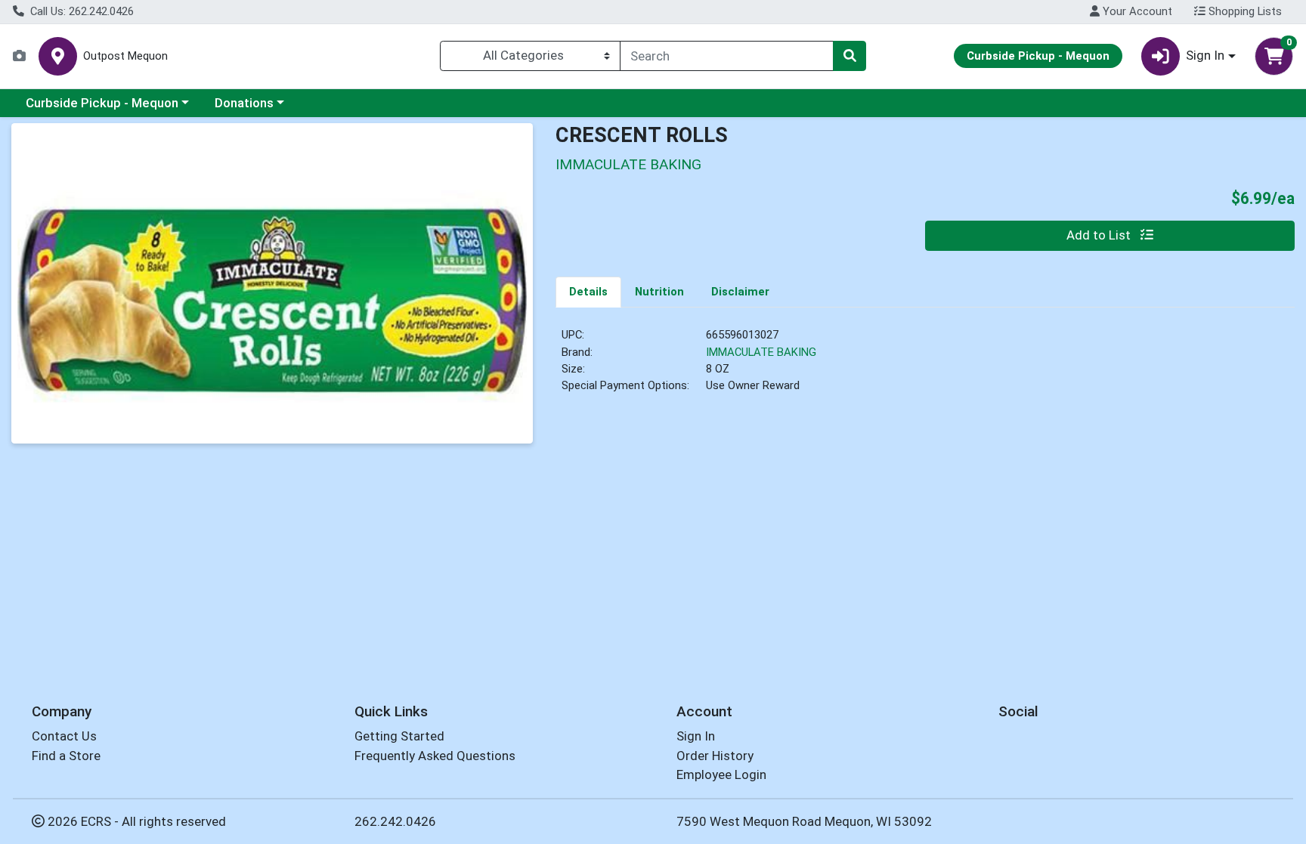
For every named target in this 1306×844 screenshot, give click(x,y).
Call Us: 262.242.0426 (80, 11)
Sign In (695, 736)
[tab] (588, 292)
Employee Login (721, 774)
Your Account (1136, 11)
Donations (244, 102)
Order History (715, 755)
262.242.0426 (395, 821)
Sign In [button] (1205, 55)
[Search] (849, 56)
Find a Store (66, 755)
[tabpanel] (925, 367)
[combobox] (727, 56)
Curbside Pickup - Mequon (102, 102)
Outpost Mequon (125, 56)
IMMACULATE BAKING (761, 352)
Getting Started (399, 736)
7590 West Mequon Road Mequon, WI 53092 (804, 821)
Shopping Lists (1243, 11)
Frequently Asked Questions (434, 755)
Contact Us (64, 736)
